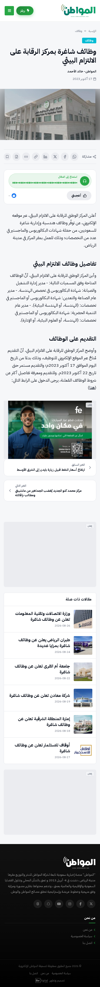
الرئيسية (92, 31)
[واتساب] (74, 157)
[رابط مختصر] (26, 157)
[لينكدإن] (46, 157)
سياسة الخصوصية (81, 936)
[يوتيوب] (59, 904)
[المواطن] (78, 10)
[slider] (45, 183)
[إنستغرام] (70, 904)
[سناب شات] (48, 904)
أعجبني (76, 195)
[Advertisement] (50, 554)
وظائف (78, 31)
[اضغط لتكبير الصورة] (50, 114)
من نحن (87, 929)
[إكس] (55, 157)
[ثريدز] (37, 904)
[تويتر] (91, 904)
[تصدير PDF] (16, 157)
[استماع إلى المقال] (84, 181)
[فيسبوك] (65, 157)
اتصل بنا (87, 943)
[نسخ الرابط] (36, 157)
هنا (92, 387)
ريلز (22, 10)
